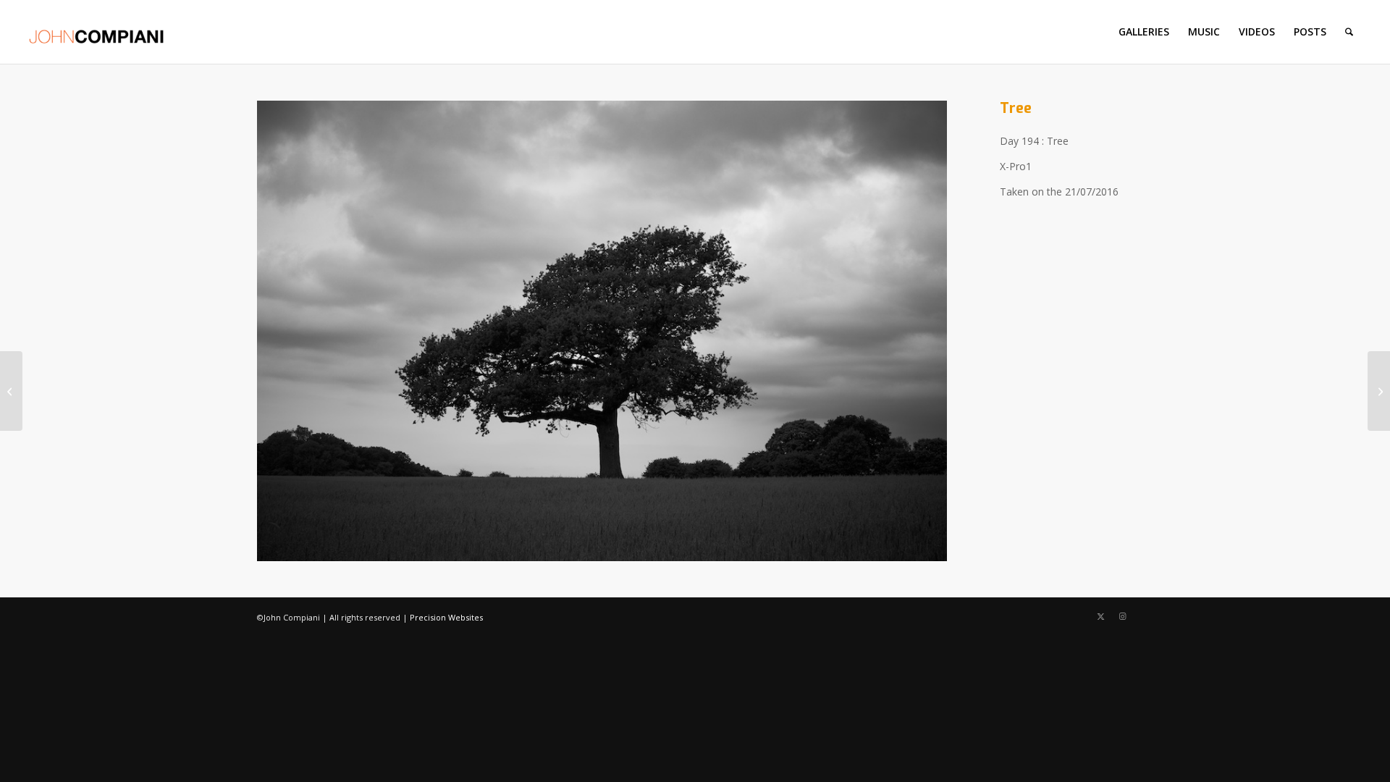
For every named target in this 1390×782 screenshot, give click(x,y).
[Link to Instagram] (1122, 616)
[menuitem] (1144, 32)
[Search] (1349, 32)
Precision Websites (446, 617)
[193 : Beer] (11, 391)
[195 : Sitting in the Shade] (1379, 391)
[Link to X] (1100, 616)
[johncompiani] (97, 32)
